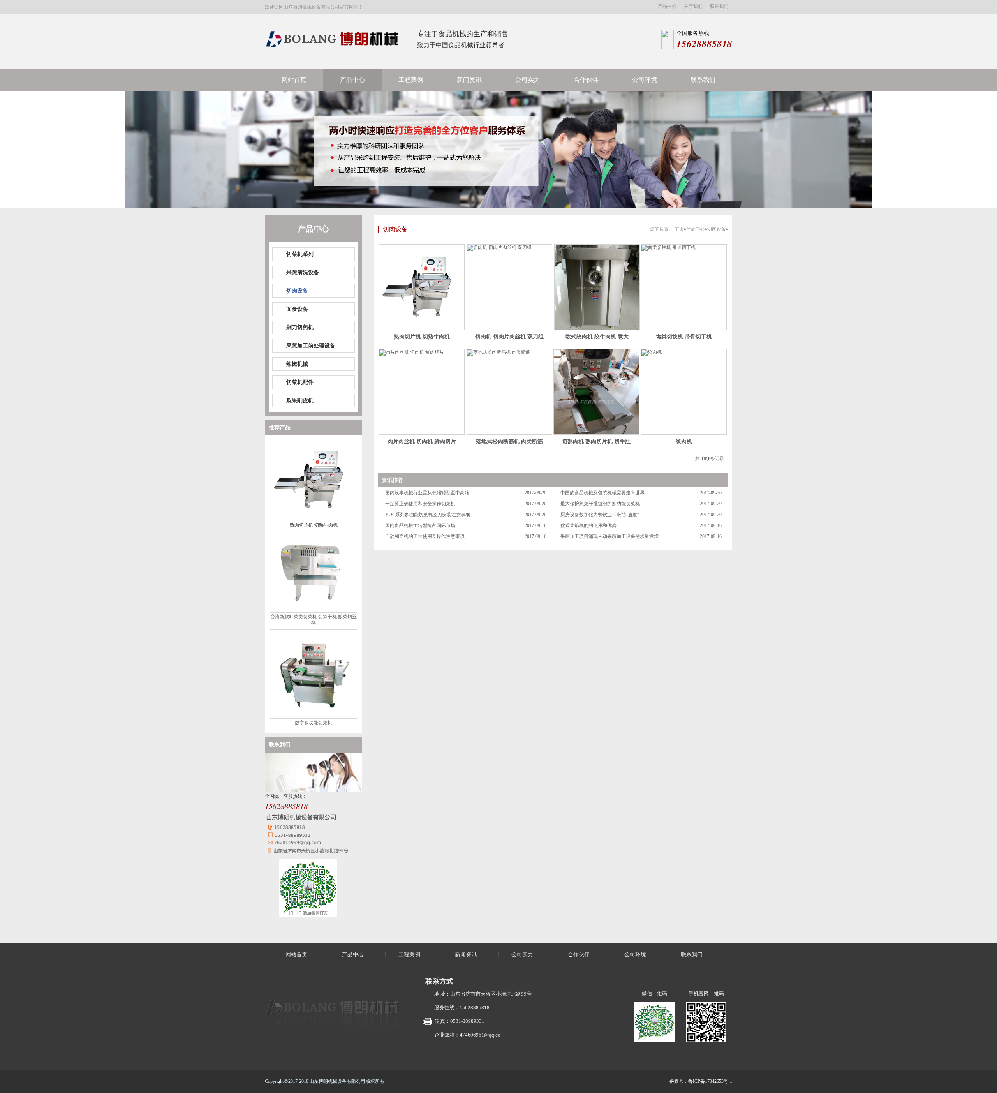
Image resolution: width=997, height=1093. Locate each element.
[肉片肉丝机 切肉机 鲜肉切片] (422, 392)
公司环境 (644, 79)
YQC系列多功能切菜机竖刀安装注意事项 (427, 514)
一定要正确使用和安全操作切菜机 (420, 503)
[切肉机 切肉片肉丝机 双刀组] (509, 287)
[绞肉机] (684, 392)
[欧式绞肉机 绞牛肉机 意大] (597, 287)
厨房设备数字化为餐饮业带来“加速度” (599, 514)
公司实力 (527, 79)
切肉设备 (297, 291)
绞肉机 (684, 441)
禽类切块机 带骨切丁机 (684, 337)
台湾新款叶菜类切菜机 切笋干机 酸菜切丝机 (313, 619)
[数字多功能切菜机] (313, 717)
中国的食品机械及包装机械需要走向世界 (602, 492)
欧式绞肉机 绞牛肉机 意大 (597, 337)
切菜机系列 (300, 254)
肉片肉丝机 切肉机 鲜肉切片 (422, 441)
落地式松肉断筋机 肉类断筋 (509, 441)
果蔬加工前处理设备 (310, 346)
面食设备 (297, 309)
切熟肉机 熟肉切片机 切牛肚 (596, 441)
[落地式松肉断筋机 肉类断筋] (509, 392)
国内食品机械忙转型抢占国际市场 (420, 525)
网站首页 (294, 79)
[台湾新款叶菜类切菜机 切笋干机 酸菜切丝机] (313, 611)
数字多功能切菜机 (313, 722)
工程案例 (410, 79)
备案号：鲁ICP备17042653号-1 (700, 1081)
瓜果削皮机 (300, 401)
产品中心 (667, 6)
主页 (679, 229)
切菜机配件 (300, 382)
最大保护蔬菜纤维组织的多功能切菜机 (600, 503)
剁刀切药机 (300, 327)
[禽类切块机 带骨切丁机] (684, 287)
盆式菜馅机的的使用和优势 (588, 525)
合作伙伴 (586, 79)
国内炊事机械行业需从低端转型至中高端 (427, 492)
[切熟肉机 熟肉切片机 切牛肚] (596, 392)
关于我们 (693, 6)
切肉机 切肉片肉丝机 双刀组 (509, 337)
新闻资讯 (469, 79)
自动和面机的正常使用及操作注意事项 (425, 536)
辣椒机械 (297, 364)
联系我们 (719, 6)
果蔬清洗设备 (302, 272)
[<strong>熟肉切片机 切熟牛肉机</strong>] (313, 519)
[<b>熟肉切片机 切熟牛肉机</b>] (422, 287)
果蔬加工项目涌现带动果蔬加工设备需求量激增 (609, 536)
